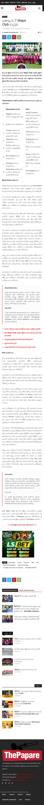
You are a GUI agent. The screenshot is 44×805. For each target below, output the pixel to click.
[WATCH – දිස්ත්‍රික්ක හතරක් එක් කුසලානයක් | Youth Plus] (7, 704)
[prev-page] (3, 627)
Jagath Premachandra (11, 32)
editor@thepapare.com (26, 774)
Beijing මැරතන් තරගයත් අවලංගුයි (25, 669)
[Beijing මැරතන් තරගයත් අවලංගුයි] (7, 672)
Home (4, 13)
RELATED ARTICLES (10, 590)
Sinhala (10, 13)
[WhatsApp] (19, 37)
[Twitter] (9, 37)
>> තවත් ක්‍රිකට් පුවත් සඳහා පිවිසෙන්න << (22, 525)
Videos (5, 611)
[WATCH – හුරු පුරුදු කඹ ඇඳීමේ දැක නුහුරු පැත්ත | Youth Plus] (7, 694)
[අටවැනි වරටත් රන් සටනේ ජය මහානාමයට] (7, 662)
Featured (26, 562)
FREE (32, 562)
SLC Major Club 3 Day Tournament (13, 567)
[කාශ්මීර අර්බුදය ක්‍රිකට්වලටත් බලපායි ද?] (7, 651)
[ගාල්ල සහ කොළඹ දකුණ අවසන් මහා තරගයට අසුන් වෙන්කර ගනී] (7, 619)
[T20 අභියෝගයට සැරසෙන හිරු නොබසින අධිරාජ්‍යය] (7, 641)
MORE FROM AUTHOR (26, 590)
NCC (37, 562)
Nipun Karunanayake (9, 565)
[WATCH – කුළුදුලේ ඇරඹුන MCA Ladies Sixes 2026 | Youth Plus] (7, 724)
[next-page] (7, 627)
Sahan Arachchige (23, 565)
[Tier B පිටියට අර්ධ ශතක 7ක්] (7, 598)
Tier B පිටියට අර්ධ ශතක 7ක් (25, 596)
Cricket (19, 562)
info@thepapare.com (19, 780)
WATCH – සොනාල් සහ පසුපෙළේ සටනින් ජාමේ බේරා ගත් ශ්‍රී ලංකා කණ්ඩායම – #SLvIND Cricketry (27, 608)
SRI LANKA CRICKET (31, 567)
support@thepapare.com (26, 777)
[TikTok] (9, 783)
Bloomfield (12, 562)
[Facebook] (4, 37)
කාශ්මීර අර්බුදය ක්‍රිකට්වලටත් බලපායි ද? (27, 649)
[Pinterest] (14, 37)
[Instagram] (6, 783)
